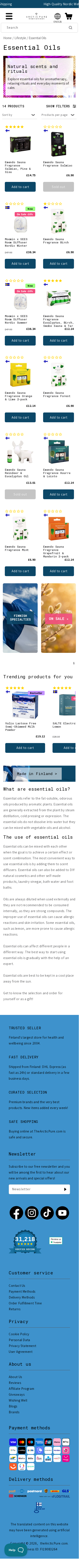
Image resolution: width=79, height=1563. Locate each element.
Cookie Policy (19, 1334)
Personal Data (19, 1340)
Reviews (15, 1383)
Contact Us (17, 1286)
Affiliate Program (21, 1389)
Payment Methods (22, 1291)
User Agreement (20, 1352)
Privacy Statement (22, 1346)
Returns (14, 1309)
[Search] (70, 27)
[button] (58, 16)
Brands (14, 1412)
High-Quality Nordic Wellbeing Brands (44, 4)
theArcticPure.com (54, 1543)
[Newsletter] (65, 1189)
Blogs (13, 1406)
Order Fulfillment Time (25, 1303)
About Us (15, 1377)
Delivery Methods (22, 1297)
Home (7, 38)
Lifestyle (20, 38)
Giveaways (17, 1394)
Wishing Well (18, 1400)
